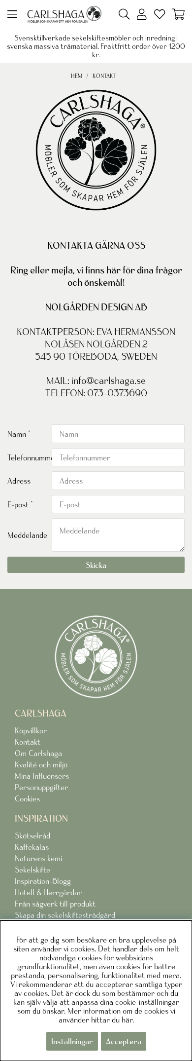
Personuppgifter (41, 787)
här (127, 1019)
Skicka (96, 565)
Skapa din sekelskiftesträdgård (65, 914)
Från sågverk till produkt (55, 903)
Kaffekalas (32, 846)
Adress (19, 480)
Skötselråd (32, 835)
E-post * (20, 504)
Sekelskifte (32, 869)
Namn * (19, 433)
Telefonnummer (29, 457)
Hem (76, 76)
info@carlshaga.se (108, 380)
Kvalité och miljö (41, 764)
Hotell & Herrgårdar (48, 892)
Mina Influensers (42, 775)
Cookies (27, 798)
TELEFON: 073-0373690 (96, 392)
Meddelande (27, 534)
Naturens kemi (38, 858)
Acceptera (123, 1041)
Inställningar (72, 1041)
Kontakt (104, 76)
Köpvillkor (31, 730)
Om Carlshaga (38, 753)
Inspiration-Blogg (43, 880)
